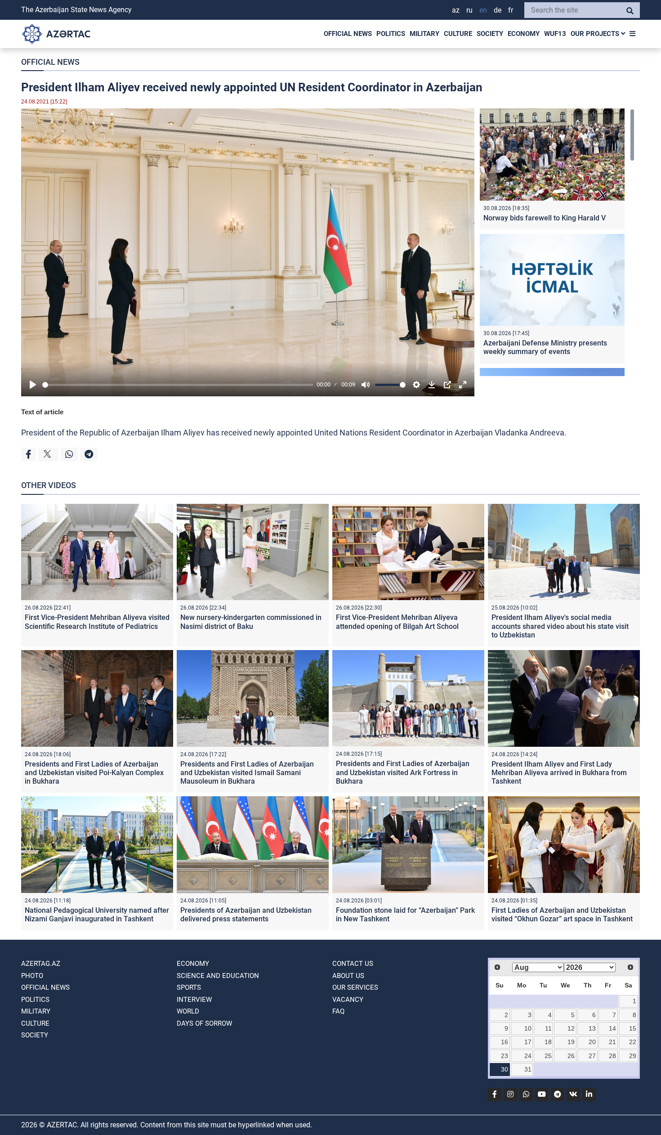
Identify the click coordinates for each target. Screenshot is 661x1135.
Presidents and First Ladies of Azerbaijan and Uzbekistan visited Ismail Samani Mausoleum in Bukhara (247, 772)
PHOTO (32, 976)
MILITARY (424, 34)
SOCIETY (490, 34)
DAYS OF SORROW (204, 1023)
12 (571, 1028)
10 (527, 1028)
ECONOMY (524, 34)
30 (504, 1069)
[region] (557, 242)
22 (632, 1041)
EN (483, 10)
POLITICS (390, 34)
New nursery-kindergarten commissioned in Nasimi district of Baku (251, 621)
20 (592, 1041)
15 (632, 1028)
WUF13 (555, 34)
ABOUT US (348, 976)
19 (571, 1041)
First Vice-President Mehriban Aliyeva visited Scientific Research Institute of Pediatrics (97, 621)
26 (571, 1055)
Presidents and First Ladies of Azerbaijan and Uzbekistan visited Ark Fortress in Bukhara (402, 772)
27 (592, 1055)
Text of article (42, 412)
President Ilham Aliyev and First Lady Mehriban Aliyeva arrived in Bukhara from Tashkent (559, 772)
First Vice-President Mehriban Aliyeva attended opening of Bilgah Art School (397, 621)
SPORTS (189, 987)
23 (504, 1055)
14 (612, 1028)
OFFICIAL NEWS (348, 34)
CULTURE (458, 34)
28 (612, 1055)
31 (527, 1069)
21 (612, 1041)
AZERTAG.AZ (40, 964)
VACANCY (347, 1000)
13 (592, 1028)
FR (510, 10)
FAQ (338, 1011)
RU (469, 10)
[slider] (177, 385)
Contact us (352, 964)
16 (504, 1041)
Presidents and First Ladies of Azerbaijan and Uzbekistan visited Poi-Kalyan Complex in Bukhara (94, 772)
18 (548, 1041)
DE (497, 10)
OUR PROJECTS (596, 34)
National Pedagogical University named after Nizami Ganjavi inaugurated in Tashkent (97, 914)
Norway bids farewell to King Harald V (544, 218)
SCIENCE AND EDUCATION (218, 976)
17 (527, 1041)
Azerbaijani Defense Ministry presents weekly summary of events (545, 347)
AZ (456, 10)
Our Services (355, 987)
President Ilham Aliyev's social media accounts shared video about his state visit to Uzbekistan (560, 626)
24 (527, 1055)
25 (548, 1055)
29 (632, 1055)
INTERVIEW (194, 1000)
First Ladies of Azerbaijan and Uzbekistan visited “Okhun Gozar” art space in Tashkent (562, 914)
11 (548, 1028)
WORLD (188, 1011)
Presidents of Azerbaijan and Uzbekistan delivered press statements (246, 914)
